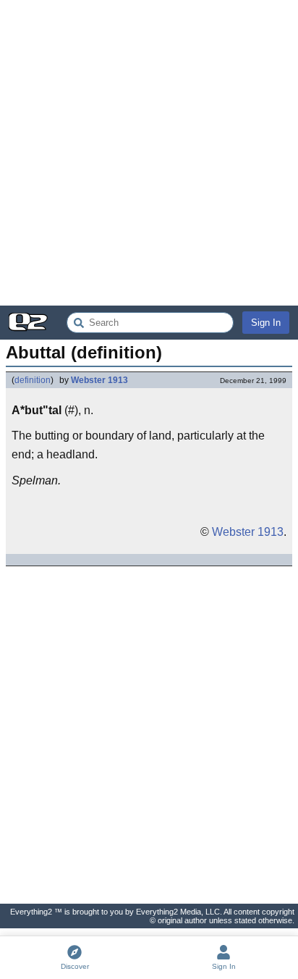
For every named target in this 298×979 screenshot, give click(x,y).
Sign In (266, 322)
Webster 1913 (99, 380)
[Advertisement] (149, 153)
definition (32, 380)
